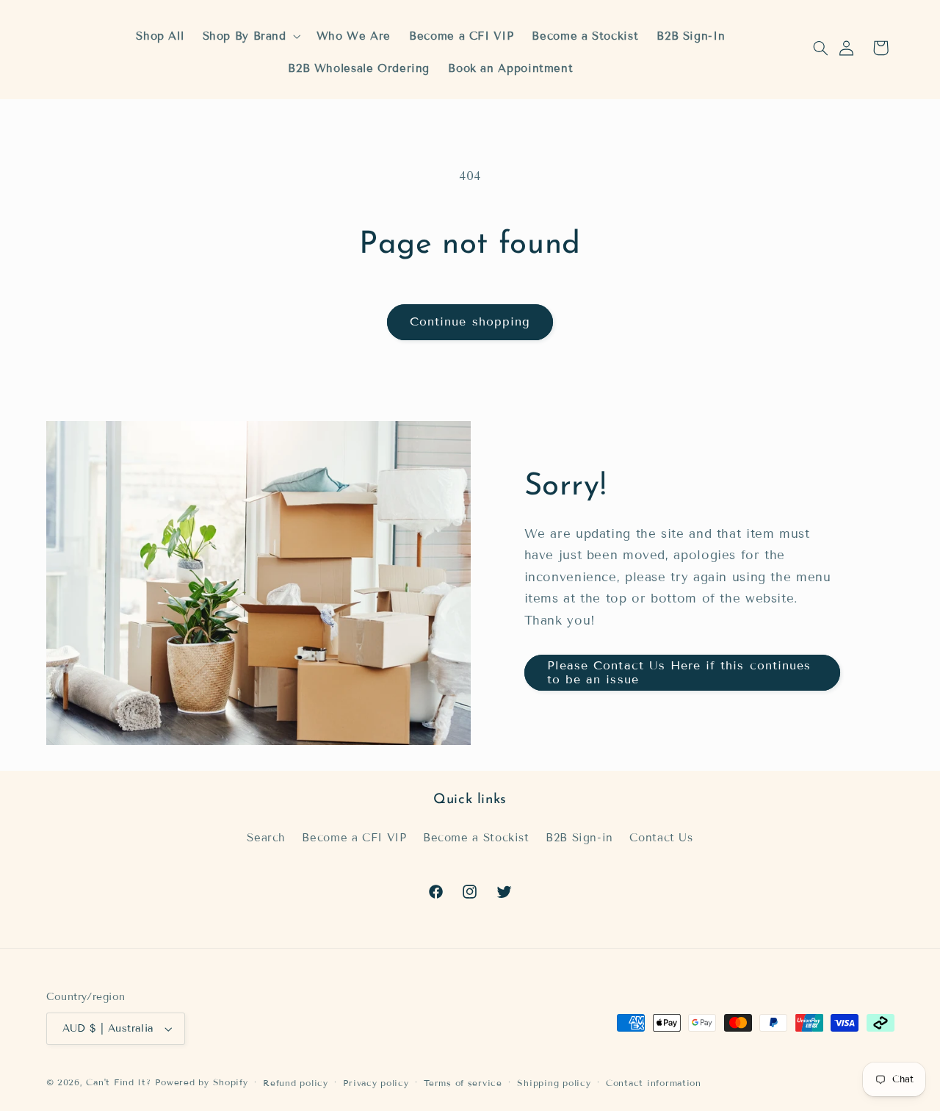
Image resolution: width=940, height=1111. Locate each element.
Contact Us (661, 837)
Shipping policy (553, 1082)
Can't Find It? (118, 1081)
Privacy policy (375, 1082)
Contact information (653, 1082)
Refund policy (295, 1082)
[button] (820, 48)
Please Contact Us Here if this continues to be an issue (679, 672)
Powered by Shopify (201, 1081)
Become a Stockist (476, 837)
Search (266, 837)
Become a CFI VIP (354, 837)
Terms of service (463, 1082)
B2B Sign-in (579, 837)
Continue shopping (470, 321)
